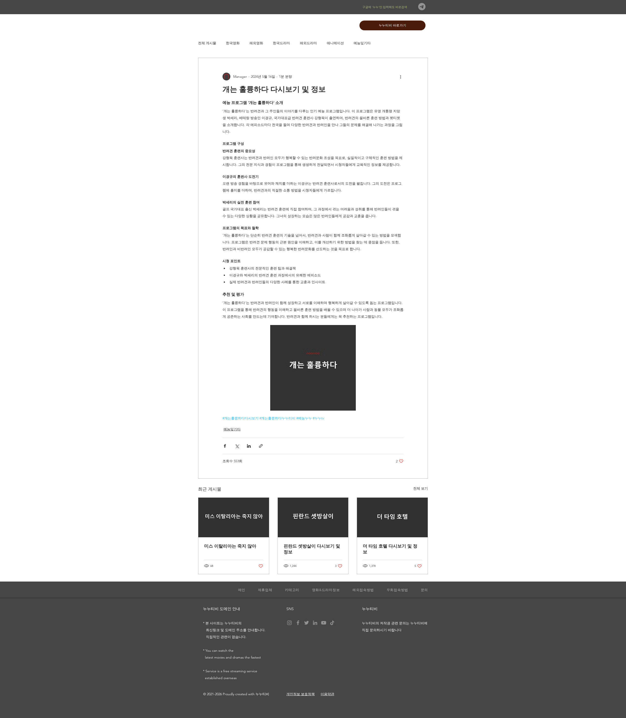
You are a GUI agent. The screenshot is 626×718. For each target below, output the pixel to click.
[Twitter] (306, 623)
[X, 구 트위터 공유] (237, 446)
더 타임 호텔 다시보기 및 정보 (390, 549)
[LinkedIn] (315, 623)
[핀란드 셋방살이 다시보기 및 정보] (313, 517)
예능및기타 (362, 43)
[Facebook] (298, 623)
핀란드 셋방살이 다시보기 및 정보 (312, 549)
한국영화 (233, 43)
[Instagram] (289, 623)
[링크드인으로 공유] (248, 446)
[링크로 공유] (260, 446)
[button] (289, 590)
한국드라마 (281, 43)
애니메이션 (335, 43)
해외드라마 (308, 43)
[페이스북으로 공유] (225, 446)
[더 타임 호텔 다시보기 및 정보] (392, 517)
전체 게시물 (207, 43)
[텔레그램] (421, 6)
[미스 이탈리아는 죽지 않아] (233, 517)
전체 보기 (420, 488)
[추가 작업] (400, 76)
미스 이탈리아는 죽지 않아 (230, 546)
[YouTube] (324, 623)
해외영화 (256, 43)
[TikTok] (332, 623)
